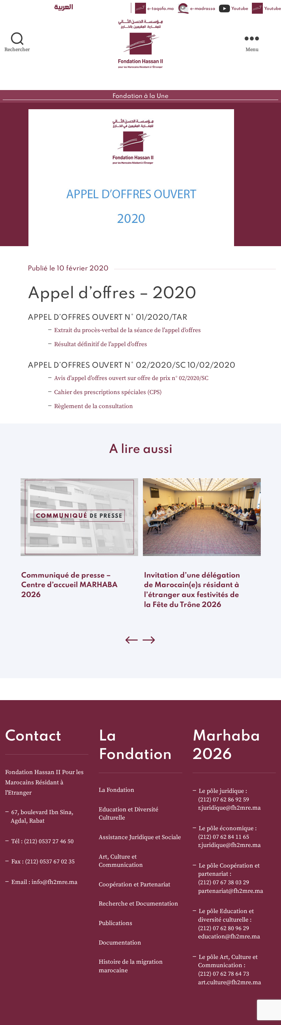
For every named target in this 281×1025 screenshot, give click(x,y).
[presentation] (149, 641)
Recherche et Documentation (138, 904)
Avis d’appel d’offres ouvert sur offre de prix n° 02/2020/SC (131, 378)
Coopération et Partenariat (134, 884)
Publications (115, 923)
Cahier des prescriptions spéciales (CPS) (108, 392)
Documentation (120, 943)
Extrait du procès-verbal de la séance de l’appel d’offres (127, 330)
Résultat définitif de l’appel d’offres (100, 344)
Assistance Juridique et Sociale (140, 837)
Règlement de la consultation (93, 406)
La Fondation (116, 790)
